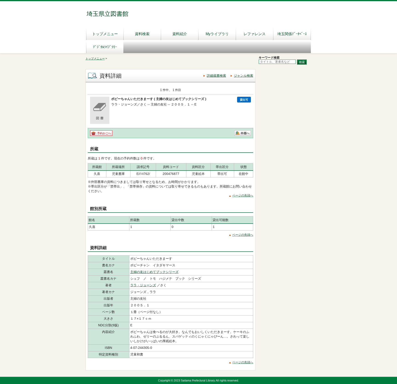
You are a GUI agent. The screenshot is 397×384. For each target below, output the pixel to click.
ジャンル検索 (243, 75)
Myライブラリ (217, 34)
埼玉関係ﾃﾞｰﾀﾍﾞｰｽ (292, 34)
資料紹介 (179, 34)
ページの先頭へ (242, 195)
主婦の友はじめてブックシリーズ (154, 272)
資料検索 (142, 34)
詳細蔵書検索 (216, 75)
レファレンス (255, 34)
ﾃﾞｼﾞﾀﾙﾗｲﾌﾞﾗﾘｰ (105, 47)
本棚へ (245, 133)
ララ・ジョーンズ (143, 285)
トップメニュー (105, 34)
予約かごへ (104, 133)
